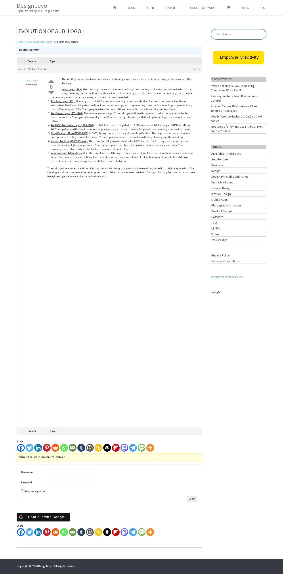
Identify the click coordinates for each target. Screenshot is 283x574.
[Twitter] (29, 448)
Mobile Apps (219, 200)
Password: (27, 482)
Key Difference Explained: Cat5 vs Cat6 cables (236, 118)
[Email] (72, 448)
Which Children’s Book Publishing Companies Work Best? (232, 88)
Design (215, 171)
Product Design (221, 211)
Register (171, 8)
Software (217, 217)
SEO (262, 8)
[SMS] (141, 448)
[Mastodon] (124, 448)
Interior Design (221, 194)
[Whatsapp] (64, 448)
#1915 (196, 69)
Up (51, 81)
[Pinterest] (47, 448)
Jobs (131, 8)
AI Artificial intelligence (226, 154)
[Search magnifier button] (261, 34)
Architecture (219, 159)
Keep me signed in (35, 491)
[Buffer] (107, 448)
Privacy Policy (220, 255)
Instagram (217, 277)
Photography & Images (226, 205)
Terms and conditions (225, 261)
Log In (192, 498)
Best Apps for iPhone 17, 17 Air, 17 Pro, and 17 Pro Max (237, 129)
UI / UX (215, 228)
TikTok (239, 277)
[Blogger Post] (90, 448)
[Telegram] (133, 448)
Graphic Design (43, 41)
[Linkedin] (38, 448)
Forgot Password (202, 8)
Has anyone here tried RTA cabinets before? (234, 98)
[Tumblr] (81, 448)
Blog (245, 8)
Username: (27, 472)
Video (215, 234)
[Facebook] (21, 448)
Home (20, 41)
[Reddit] (55, 448)
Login (150, 8)
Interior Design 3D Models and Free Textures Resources (234, 108)
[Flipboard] (116, 448)
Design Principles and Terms (230, 177)
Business (217, 165)
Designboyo (38, 7)
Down (51, 92)
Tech (214, 223)
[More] (150, 448)
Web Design (219, 240)
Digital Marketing (222, 182)
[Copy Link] (98, 448)
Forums (29, 41)
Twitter (229, 277)
